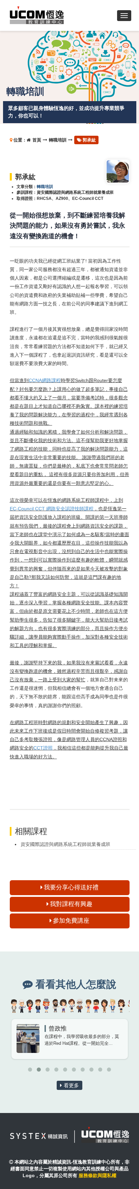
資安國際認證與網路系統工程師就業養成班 (65, 844)
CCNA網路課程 (45, 380)
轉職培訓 (57, 140)
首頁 (36, 140)
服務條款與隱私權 (97, 1175)
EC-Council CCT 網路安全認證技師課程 (51, 508)
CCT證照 (43, 748)
